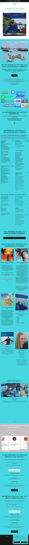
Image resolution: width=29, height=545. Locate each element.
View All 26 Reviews (14, 434)
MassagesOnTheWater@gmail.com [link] (15, 520)
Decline (17, 542)
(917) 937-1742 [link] (16, 519)
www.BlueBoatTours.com (14, 84)
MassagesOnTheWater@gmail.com (14, 119)
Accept (24, 542)
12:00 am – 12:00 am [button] (16, 483)
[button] (2, 4)
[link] (14, 3)
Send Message (14, 531)
